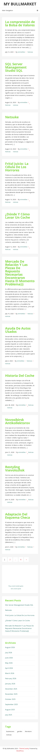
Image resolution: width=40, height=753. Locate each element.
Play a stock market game (16, 586)
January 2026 (10, 684)
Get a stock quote (16, 589)
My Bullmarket (20, 4)
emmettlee (21, 52)
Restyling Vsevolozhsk (15, 468)
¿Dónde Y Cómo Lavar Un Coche (17, 216)
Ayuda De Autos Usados (18, 330)
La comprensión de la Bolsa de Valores (20, 23)
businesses (10, 731)
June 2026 (9, 658)
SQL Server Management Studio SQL (16, 67)
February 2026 (10, 678)
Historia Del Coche (19, 375)
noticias (15, 105)
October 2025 (10, 699)
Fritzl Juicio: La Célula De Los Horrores (16, 166)
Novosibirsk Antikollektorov (17, 421)
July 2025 (8, 715)
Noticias (30, 52)
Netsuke (12, 117)
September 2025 (11, 704)
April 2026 (9, 668)
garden (19, 731)
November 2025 (11, 694)
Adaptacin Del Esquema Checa (17, 516)
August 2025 (10, 709)
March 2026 (9, 673)
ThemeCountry (24, 748)
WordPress (20, 751)
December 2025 (11, 689)
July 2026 (8, 652)
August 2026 (10, 647)
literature (28, 731)
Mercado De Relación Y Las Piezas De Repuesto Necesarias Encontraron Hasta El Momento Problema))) (20, 272)
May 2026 (9, 663)
